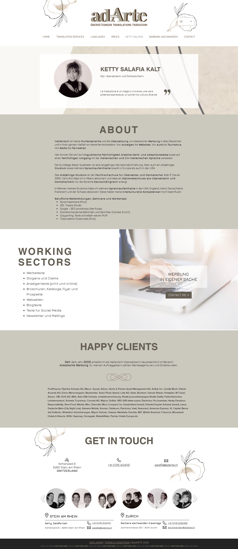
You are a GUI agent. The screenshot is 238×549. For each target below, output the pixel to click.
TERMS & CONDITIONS (117, 542)
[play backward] (43, 498)
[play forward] (194, 498)
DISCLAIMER (96, 542)
